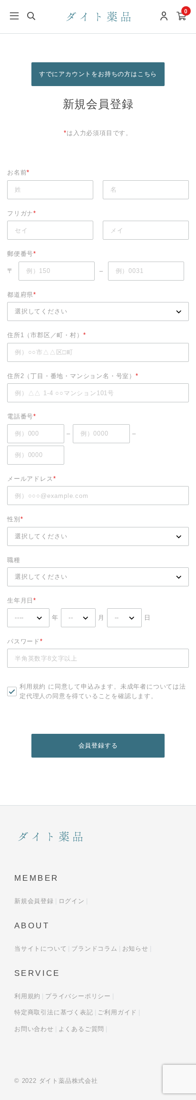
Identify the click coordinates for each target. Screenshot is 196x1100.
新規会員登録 (34, 901)
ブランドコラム (94, 948)
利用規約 (33, 686)
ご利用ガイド (117, 1012)
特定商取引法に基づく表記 (53, 1012)
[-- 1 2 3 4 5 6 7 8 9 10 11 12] (78, 617)
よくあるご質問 (82, 1028)
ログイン (72, 901)
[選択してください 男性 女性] (98, 536)
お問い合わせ (34, 1028)
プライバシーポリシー (78, 996)
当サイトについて (40, 948)
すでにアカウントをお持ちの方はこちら (98, 74)
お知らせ (135, 948)
